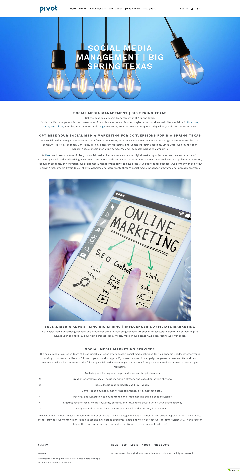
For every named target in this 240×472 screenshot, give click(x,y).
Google (102, 126)
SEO (111, 9)
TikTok (59, 126)
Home (73, 9)
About (118, 9)
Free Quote (149, 9)
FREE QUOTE (161, 445)
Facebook (192, 122)
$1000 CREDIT (132, 9)
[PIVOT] (52, 8)
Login (134, 445)
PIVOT (122, 453)
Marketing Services (91, 9)
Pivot (48, 155)
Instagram (49, 126)
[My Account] (192, 8)
